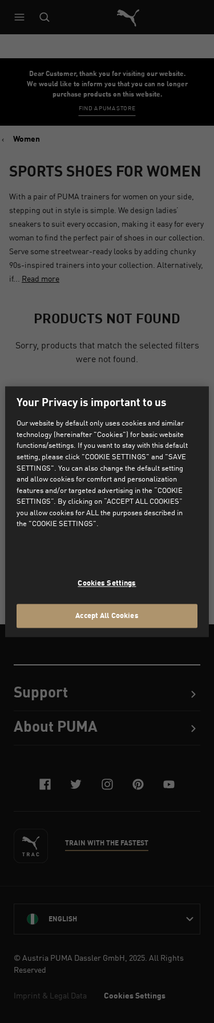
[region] (106, 511)
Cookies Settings (107, 583)
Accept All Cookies (106, 615)
